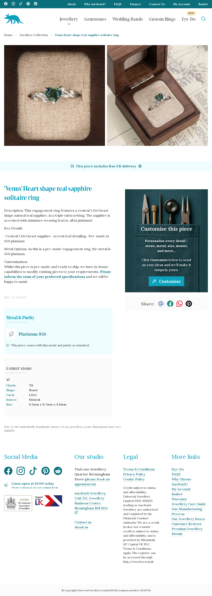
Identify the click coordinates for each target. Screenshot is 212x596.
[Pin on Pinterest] (189, 304)
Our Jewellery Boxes (188, 519)
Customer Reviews (186, 524)
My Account (181, 4)
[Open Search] (203, 18)
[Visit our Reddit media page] (35, 4)
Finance (135, 4)
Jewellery (69, 18)
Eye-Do (188, 18)
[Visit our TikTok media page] (20, 4)
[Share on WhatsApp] (179, 304)
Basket (203, 4)
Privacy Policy (134, 474)
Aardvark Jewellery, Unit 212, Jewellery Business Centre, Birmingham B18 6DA (91, 500)
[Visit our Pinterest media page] (28, 4)
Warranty (179, 499)
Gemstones (95, 18)
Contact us (83, 522)
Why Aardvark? (95, 4)
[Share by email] (161, 304)
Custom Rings (162, 18)
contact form (50, 487)
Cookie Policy (134, 479)
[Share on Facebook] (170, 304)
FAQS (118, 4)
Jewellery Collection (33, 35)
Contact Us (157, 4)
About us (81, 527)
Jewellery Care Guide (189, 504)
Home (8, 35)
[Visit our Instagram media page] (13, 4)
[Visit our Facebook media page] (5, 4)
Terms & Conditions (139, 469)
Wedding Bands (127, 18)
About (71, 4)
